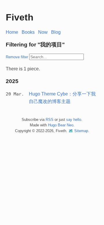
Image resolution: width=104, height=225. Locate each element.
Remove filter (17, 57)
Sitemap (81, 131)
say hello (73, 119)
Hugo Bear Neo (60, 125)
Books (28, 32)
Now (43, 32)
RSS (49, 119)
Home (12, 32)
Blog (56, 32)
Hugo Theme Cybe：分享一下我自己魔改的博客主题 (62, 97)
